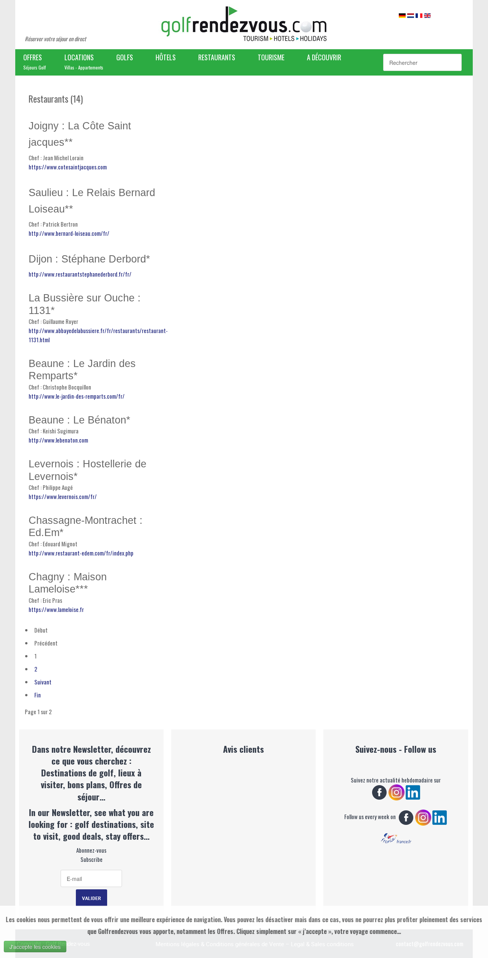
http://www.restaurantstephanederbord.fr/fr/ (80, 274)
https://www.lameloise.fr (56, 609)
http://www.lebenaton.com (58, 440)
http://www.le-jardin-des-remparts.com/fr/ (77, 396)
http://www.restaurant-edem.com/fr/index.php (81, 553)
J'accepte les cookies (35, 946)
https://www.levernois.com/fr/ (63, 496)
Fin (37, 695)
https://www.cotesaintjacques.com (68, 167)
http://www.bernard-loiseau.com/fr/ (69, 233)
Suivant (42, 682)
